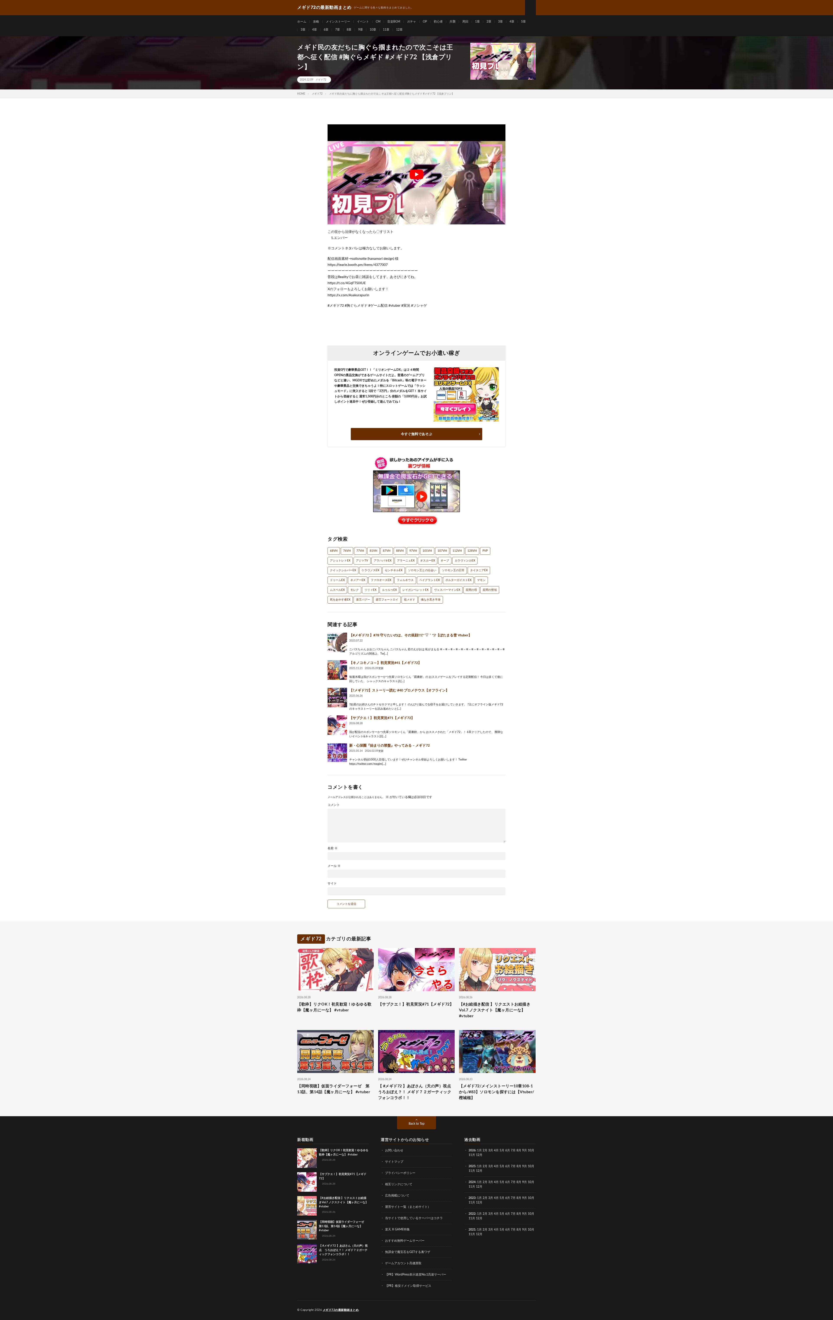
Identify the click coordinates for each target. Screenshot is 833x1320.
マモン (481, 580)
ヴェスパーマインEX (447, 590)
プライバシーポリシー (400, 1173)
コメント (334, 804)
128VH (472, 551)
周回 (465, 21)
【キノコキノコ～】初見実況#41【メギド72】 (385, 663)
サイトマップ (394, 1161)
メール (334, 865)
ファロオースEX (381, 580)
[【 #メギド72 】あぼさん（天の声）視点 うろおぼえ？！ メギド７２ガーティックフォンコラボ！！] (307, 1253)
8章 (349, 29)
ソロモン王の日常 (453, 570)
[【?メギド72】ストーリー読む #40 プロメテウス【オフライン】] (337, 697)
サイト (332, 883)
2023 (472, 1198)
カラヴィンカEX (465, 560)
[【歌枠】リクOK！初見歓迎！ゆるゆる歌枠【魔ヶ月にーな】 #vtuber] (307, 1158)
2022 (472, 1213)
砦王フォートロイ (387, 599)
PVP (485, 551)
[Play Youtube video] (416, 174)
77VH (360, 551)
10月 (531, 1166)
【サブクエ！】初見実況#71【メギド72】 (382, 718)
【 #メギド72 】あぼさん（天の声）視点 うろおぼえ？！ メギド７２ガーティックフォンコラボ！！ (416, 1092)
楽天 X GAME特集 (397, 1229)
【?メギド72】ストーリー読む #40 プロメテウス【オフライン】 (399, 690)
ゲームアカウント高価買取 (403, 1263)
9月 (524, 1166)
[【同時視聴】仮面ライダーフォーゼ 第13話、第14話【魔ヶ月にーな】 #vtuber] (307, 1229)
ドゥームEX (337, 580)
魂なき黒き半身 (431, 599)
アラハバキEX (382, 560)
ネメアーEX (357, 580)
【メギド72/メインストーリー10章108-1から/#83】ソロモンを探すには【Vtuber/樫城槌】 (496, 1092)
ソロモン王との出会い (422, 570)
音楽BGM (393, 21)
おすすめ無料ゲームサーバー (405, 1240)
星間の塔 (471, 590)
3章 (500, 21)
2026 (472, 1150)
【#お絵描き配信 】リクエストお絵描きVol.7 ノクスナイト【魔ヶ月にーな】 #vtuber (495, 1010)
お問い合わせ (394, 1150)
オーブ (445, 560)
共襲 (452, 21)
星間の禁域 (490, 590)
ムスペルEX (337, 590)
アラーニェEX (406, 560)
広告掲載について (397, 1195)
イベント (363, 21)
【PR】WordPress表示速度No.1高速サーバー (415, 1274)
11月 (472, 1170)
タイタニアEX (479, 570)
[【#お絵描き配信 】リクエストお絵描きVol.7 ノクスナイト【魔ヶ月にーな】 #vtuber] (307, 1206)
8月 (519, 1150)
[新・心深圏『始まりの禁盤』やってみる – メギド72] (337, 752)
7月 (513, 1150)
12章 (399, 29)
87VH (386, 551)
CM (378, 21)
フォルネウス (405, 580)
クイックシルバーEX (343, 570)
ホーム (301, 21)
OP (425, 21)
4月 (496, 1150)
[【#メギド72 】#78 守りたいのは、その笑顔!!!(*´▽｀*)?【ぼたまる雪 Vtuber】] (337, 642)
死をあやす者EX (340, 599)
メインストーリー (338, 21)
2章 (489, 21)
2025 (472, 1166)
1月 (479, 1150)
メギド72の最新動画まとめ (341, 1310)
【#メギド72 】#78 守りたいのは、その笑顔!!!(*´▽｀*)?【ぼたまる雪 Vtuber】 (410, 635)
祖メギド (409, 599)
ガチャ (411, 21)
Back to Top (417, 1123)
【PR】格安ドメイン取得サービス (408, 1285)
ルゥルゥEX (389, 590)
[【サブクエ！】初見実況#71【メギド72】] (337, 725)
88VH (400, 551)
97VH (413, 551)
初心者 (438, 21)
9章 (360, 29)
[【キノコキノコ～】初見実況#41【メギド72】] (337, 670)
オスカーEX (427, 560)
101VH (427, 551)
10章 (373, 29)
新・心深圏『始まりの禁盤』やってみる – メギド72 (389, 745)
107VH (442, 551)
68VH (334, 551)
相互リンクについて (398, 1184)
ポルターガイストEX (458, 580)
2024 (472, 1182)
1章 (477, 21)
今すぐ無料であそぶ (416, 434)
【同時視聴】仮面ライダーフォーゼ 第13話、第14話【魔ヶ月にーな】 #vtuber (333, 1089)
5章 (523, 21)
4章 (512, 21)
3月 (490, 1150)
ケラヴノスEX (370, 570)
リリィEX (370, 590)
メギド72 (320, 79)
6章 (326, 29)
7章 (337, 29)
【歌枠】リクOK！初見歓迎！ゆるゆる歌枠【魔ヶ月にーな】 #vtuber (334, 1007)
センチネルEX (393, 570)
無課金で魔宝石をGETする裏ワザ (407, 1252)
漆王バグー (363, 599)
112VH (457, 551)
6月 (507, 1150)
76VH (347, 551)
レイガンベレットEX (415, 590)
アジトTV (362, 560)
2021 (472, 1229)
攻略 (316, 21)
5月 (502, 1150)
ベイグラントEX (429, 580)
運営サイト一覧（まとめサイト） (408, 1206)
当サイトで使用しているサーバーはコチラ (414, 1218)
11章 (386, 29)
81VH (373, 551)
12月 (479, 1170)
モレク (354, 590)
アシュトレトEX (340, 560)
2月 (485, 1150)
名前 (333, 848)
